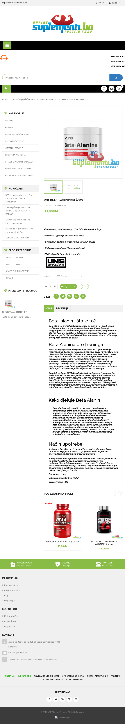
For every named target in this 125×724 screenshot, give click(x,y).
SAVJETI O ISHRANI (13, 264)
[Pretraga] (116, 77)
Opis (49, 308)
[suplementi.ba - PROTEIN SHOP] (62, 23)
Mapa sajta (9, 600)
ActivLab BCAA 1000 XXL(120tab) (63, 541)
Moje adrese (10, 621)
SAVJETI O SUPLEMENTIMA (17, 271)
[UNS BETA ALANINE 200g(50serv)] (53, 187)
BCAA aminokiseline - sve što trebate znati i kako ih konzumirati (18, 198)
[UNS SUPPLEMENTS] (56, 262)
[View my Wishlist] (111, 88)
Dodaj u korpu (68, 286)
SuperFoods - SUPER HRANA (18, 168)
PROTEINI (9, 120)
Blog (6, 595)
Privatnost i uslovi (12, 590)
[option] (53, 187)
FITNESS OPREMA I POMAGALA (19, 161)
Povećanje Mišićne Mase (46, 676)
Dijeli (47, 296)
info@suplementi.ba (17, 652)
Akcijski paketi (24, 563)
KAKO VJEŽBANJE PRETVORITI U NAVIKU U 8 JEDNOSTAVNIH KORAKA (19, 210)
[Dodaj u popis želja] (68, 549)
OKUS (47, 276)
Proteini (115, 676)
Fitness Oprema (74, 679)
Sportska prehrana (73, 676)
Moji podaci (9, 626)
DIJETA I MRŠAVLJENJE (14, 141)
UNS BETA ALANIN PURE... (15, 312)
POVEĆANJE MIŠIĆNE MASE (24, 99)
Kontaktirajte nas (12, 585)
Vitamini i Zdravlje (53, 679)
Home (4, 99)
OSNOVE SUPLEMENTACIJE (17, 237)
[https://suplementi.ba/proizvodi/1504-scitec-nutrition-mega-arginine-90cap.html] (104, 520)
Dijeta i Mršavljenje (97, 676)
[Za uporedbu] (86, 286)
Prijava (102, 3)
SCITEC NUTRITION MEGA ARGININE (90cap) (104, 542)
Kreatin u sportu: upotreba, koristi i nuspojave (17, 221)
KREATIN (9, 127)
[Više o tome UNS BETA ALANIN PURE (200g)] (8, 303)
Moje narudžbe (11, 616)
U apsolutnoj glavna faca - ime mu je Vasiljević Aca (19, 230)
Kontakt (107, 563)
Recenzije (62, 308)
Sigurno (66, 563)
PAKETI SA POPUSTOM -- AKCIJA (19, 175)
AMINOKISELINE (46, 99)
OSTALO (9, 278)
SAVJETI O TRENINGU (14, 257)
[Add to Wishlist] (80, 286)
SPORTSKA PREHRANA (15, 155)
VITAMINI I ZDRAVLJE (14, 148)
